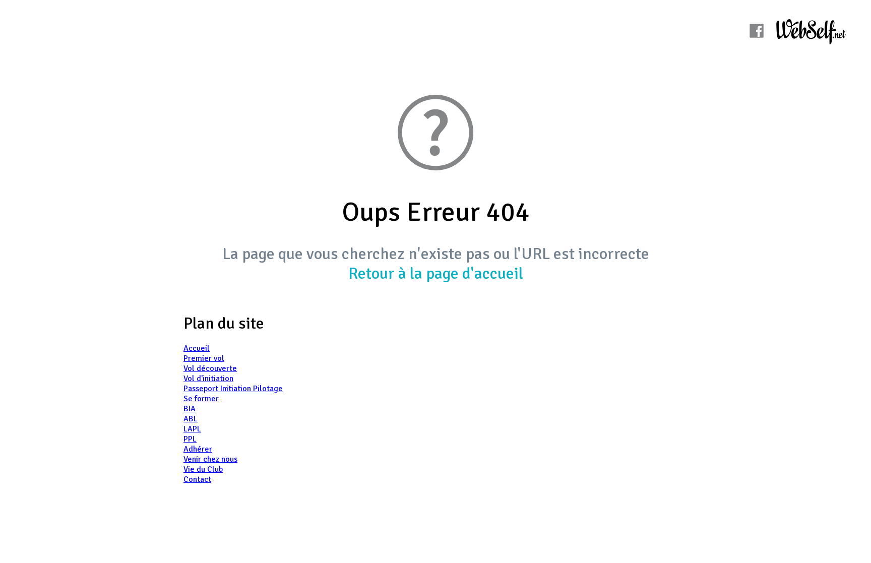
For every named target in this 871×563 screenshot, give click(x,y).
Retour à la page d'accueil (435, 273)
